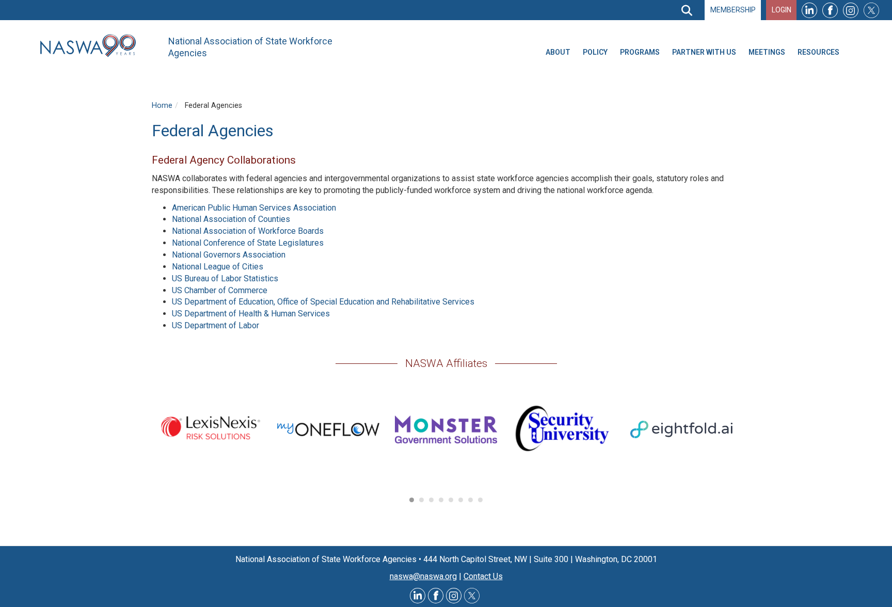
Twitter (871, 10)
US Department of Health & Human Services (251, 313)
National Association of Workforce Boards (248, 231)
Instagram (850, 10)
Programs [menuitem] (640, 52)
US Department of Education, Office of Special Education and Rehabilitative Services (323, 302)
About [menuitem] (558, 52)
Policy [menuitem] (595, 52)
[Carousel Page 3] (431, 500)
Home (162, 105)
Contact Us (483, 576)
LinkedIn (809, 10)
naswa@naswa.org (423, 576)
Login (781, 10)
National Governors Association (228, 255)
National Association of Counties (231, 219)
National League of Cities (217, 266)
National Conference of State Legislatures (248, 243)
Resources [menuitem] (818, 52)
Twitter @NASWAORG (472, 595)
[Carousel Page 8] (480, 500)
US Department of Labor (215, 325)
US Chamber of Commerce (219, 290)
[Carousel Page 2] (421, 500)
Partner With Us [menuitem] (704, 52)
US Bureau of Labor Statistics (225, 278)
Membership (733, 10)
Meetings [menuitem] (766, 52)
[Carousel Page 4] (441, 500)
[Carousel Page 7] (470, 500)
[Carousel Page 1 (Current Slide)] (411, 500)
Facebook (830, 10)
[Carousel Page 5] (451, 500)
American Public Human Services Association (254, 208)
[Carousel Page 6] (460, 500)
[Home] (92, 45)
